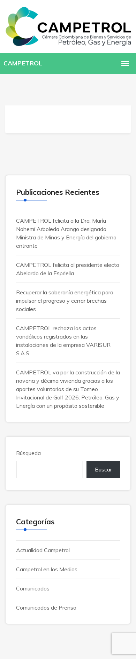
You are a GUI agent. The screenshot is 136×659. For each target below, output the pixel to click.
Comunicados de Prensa (46, 607)
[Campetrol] (68, 26)
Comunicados (33, 588)
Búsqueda (28, 453)
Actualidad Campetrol (43, 550)
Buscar (103, 469)
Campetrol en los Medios (46, 569)
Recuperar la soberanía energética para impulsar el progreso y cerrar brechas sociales (64, 300)
